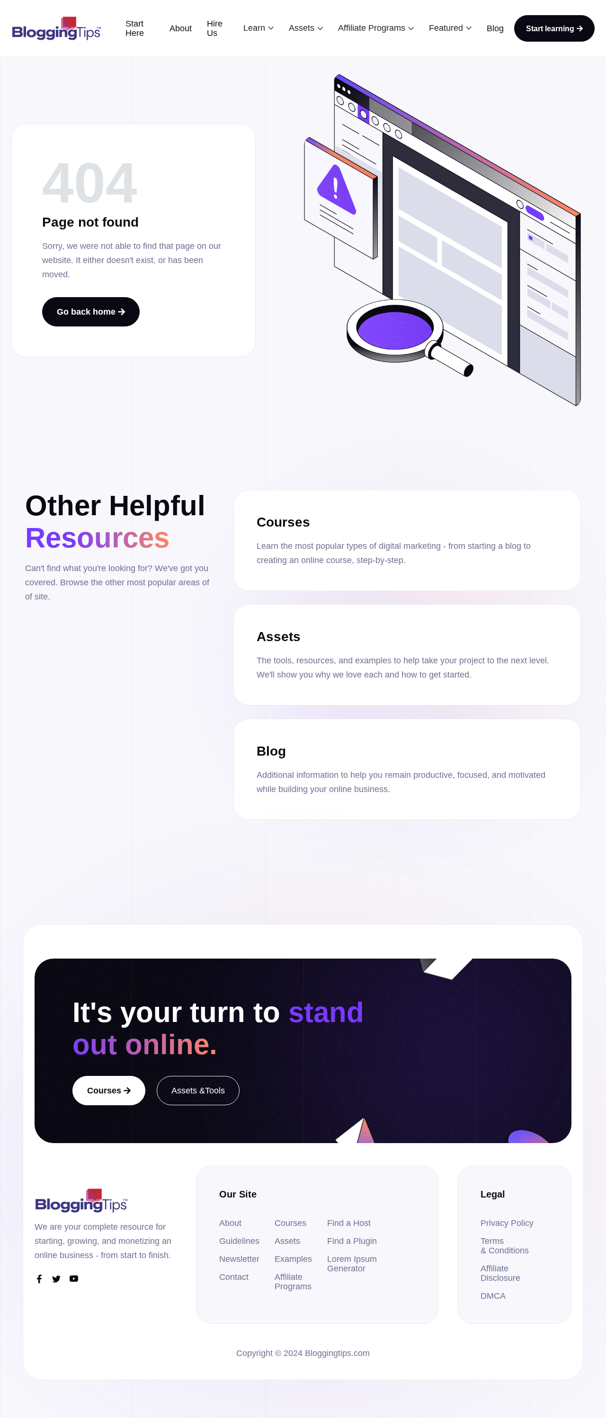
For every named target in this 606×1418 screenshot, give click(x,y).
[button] (258, 28)
